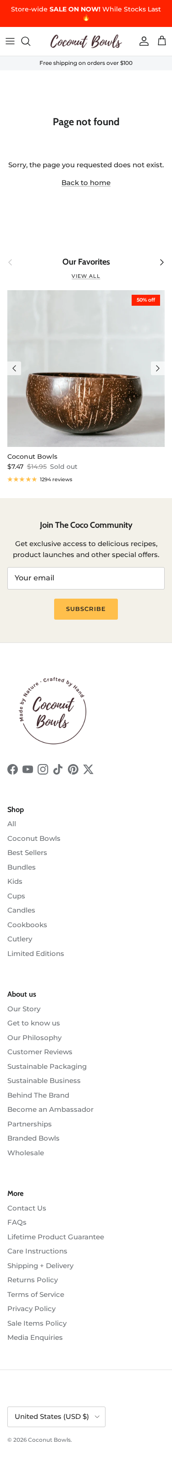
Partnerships (29, 1124)
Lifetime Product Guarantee (55, 1236)
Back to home (86, 182)
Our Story (23, 1008)
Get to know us (33, 1023)
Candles (21, 910)
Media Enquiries (35, 1337)
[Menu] (10, 41)
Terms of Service (35, 1294)
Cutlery (19, 939)
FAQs (17, 1222)
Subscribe (86, 608)
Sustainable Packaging (47, 1066)
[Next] (158, 368)
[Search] (30, 41)
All (11, 823)
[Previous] (14, 368)
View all (86, 276)
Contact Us (26, 1208)
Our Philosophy (34, 1037)
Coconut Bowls (34, 838)
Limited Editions (35, 953)
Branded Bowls (33, 1138)
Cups (16, 896)
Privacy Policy (31, 1308)
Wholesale (25, 1152)
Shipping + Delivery (40, 1265)
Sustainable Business (44, 1080)
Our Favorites (86, 262)
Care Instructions (37, 1251)
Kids (14, 881)
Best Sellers (27, 852)
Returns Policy (32, 1279)
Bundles (21, 867)
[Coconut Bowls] (86, 41)
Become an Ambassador (50, 1109)
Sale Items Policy (37, 1323)
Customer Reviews (39, 1051)
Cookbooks (27, 924)
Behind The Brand (38, 1095)
